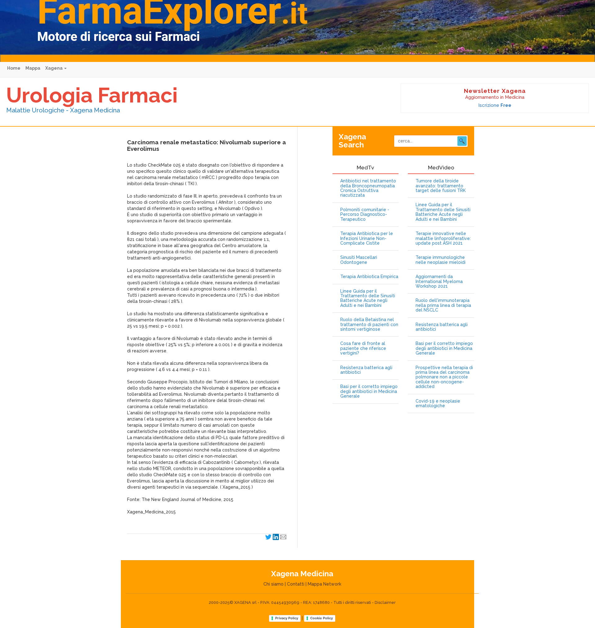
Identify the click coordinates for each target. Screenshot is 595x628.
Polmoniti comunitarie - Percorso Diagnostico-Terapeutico (364, 214)
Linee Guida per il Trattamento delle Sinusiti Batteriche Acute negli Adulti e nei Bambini (367, 298)
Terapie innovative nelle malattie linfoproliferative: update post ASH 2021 (443, 238)
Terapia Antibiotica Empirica (369, 276)
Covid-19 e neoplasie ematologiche (438, 403)
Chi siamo (273, 584)
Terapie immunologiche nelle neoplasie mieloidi (440, 259)
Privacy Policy (286, 618)
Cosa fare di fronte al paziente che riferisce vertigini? (363, 348)
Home (13, 68)
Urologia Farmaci (92, 95)
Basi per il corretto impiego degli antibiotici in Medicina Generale (369, 391)
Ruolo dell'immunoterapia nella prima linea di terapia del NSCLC (443, 305)
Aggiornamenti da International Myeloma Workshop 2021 (439, 281)
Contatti (295, 584)
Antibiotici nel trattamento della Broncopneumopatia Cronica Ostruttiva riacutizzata (368, 188)
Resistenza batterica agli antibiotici (366, 370)
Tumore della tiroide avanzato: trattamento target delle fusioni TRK (441, 186)
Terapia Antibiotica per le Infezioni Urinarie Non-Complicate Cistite (366, 238)
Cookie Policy (321, 618)
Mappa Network (324, 584)
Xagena (54, 68)
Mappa (32, 68)
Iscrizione (494, 105)
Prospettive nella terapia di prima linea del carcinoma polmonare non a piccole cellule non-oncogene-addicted (444, 377)
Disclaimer (385, 602)
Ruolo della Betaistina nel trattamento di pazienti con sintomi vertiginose (369, 324)
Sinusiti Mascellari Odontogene (358, 259)
